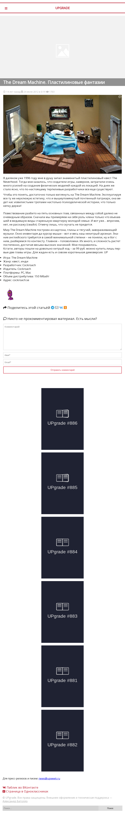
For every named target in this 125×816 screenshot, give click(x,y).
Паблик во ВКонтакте (22, 787)
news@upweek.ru (49, 778)
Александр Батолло (15, 801)
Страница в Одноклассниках (26, 791)
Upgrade (62, 8)
